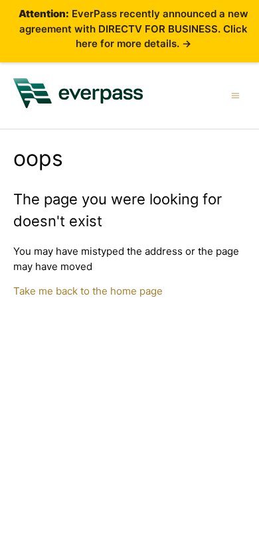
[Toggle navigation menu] (235, 94)
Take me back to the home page (88, 291)
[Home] (78, 104)
